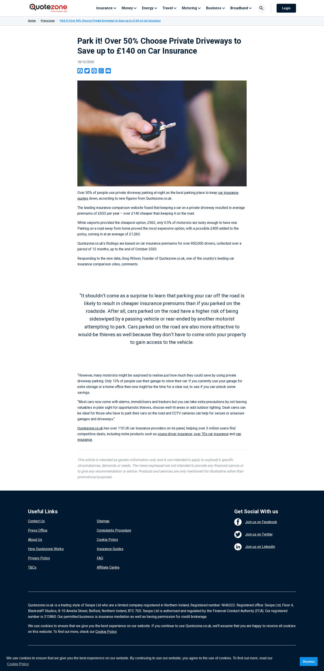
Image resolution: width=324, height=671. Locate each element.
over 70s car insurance (211, 434)
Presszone (48, 20)
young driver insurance (175, 434)
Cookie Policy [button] (18, 664)
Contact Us (36, 521)
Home (32, 20)
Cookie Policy (107, 540)
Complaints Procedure (114, 530)
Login (286, 8)
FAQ (100, 558)
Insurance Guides (110, 549)
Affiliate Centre (108, 567)
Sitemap (103, 521)
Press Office (37, 530)
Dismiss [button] (309, 661)
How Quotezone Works (46, 549)
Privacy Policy (39, 558)
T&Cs (32, 567)
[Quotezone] (48, 8)
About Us (35, 540)
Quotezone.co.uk (90, 428)
